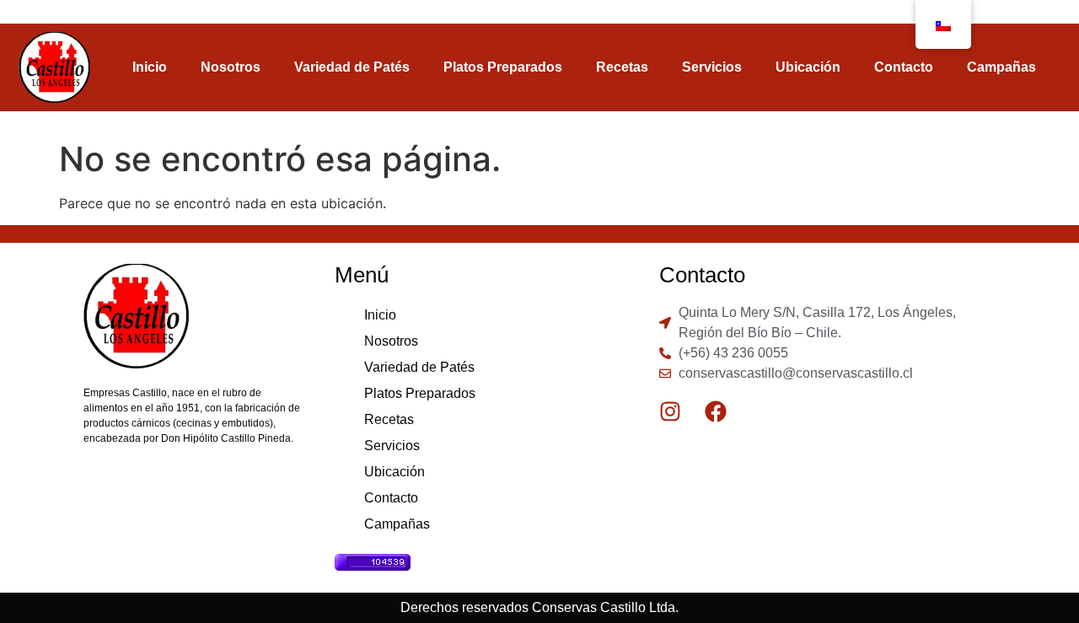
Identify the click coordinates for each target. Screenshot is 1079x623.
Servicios (712, 67)
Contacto (903, 67)
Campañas (1001, 67)
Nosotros (230, 67)
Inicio (149, 67)
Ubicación (808, 67)
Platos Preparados (502, 67)
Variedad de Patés (352, 67)
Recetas (622, 67)
